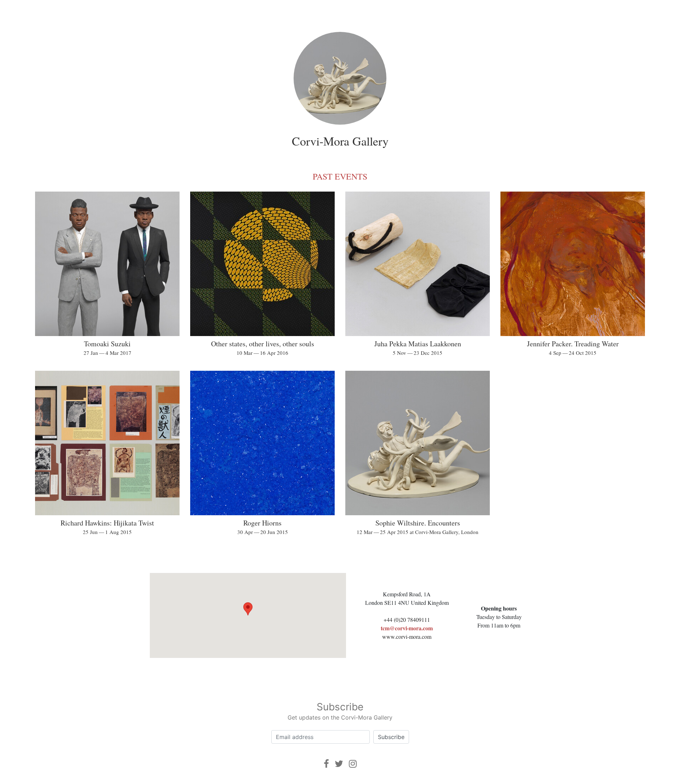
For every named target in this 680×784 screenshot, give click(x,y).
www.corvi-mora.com (406, 636)
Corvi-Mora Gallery (340, 141)
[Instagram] (352, 763)
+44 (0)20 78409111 (407, 619)
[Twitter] (339, 763)
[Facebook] (326, 763)
